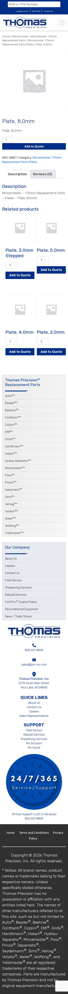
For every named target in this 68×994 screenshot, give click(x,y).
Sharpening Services (18, 587)
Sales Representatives (34, 716)
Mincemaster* (15, 468)
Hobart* (11, 453)
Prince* (11, 482)
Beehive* (12, 410)
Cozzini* (11, 424)
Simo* (10, 497)
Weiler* (10, 518)
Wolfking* (12, 525)
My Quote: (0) (48, 11)
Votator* (11, 511)
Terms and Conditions (34, 832)
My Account (34, 743)
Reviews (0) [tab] (42, 174)
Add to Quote (34, 146)
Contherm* (13, 417)
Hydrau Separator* (18, 461)
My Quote (34, 747)
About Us (11, 558)
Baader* (11, 403)
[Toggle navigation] (62, 22)
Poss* (10, 475)
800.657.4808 (36, 11)
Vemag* (11, 504)
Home (6, 36)
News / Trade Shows (18, 616)
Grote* (10, 439)
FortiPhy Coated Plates (21, 602)
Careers (10, 566)
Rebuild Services (15, 594)
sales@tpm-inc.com (22, 11)
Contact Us (12, 573)
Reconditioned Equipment (21, 609)
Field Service (13, 580)
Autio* (10, 396)
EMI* (9, 432)
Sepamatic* (13, 489)
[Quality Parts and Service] (24, 22)
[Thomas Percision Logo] (34, 631)
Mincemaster (20, 36)
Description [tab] (17, 174)
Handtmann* (14, 446)
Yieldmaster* (14, 533)
